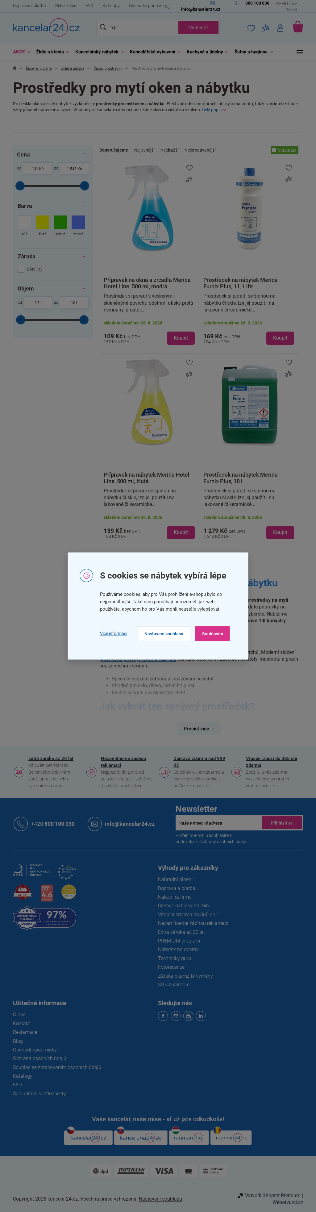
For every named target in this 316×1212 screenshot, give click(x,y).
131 (32, 169)
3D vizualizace (171, 985)
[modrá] (76, 226)
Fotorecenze (169, 967)
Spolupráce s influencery (37, 1094)
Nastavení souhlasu (161, 633)
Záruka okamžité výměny (183, 976)
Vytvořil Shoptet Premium (270, 1195)
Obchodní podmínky (146, 5)
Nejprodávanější (197, 150)
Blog (16, 1041)
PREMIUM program (177, 941)
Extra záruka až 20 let (48, 758)
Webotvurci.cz (285, 1202)
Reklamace (63, 5)
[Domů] (12, 68)
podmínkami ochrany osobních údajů (208, 841)
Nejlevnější (142, 150)
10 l (72, 303)
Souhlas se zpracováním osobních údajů (55, 1067)
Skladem (285, 150)
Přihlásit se (280, 822)
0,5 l (35, 303)
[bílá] (22, 226)
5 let (31, 269)
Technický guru (172, 958)
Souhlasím (210, 633)
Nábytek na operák (176, 949)
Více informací (111, 633)
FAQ (87, 5)
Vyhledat (196, 28)
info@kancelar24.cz (127, 824)
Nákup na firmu (172, 897)
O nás (17, 1015)
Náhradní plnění (173, 879)
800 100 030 (51, 824)
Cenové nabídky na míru (182, 906)
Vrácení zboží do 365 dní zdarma (269, 762)
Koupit (178, 338)
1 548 (69, 169)
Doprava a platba (27, 5)
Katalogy (109, 5)
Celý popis (209, 109)
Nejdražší (167, 150)
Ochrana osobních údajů (37, 1058)
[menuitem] (18, 52)
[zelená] (58, 226)
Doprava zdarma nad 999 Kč (197, 762)
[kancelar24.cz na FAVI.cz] (20, 895)
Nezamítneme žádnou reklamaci (121, 762)
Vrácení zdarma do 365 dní (185, 914)
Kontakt (19, 1023)
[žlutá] (40, 226)
